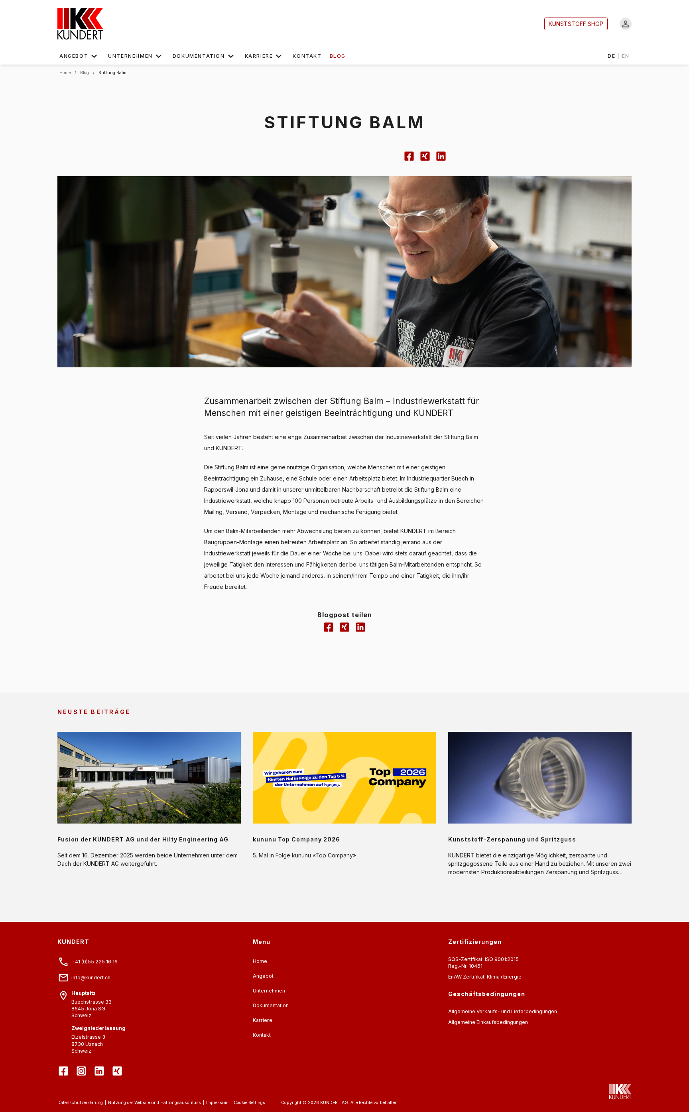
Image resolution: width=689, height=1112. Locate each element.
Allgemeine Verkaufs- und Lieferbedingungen (502, 1011)
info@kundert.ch (90, 978)
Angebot (73, 56)
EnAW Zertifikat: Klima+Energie (485, 977)
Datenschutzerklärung (80, 1102)
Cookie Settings (249, 1102)
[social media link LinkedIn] (441, 160)
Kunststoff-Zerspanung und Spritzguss (512, 839)
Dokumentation (199, 56)
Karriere (259, 56)
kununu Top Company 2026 (296, 839)
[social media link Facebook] (409, 160)
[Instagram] (82, 1065)
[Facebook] (64, 1065)
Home (260, 961)
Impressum (217, 1102)
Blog (338, 56)
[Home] (80, 24)
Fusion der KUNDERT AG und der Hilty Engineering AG (142, 839)
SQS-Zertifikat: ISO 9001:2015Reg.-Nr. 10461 (483, 962)
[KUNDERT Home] (616, 1092)
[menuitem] (79, 56)
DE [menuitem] (619, 56)
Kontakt (307, 56)
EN (626, 56)
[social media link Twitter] (425, 160)
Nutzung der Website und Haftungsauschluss (154, 1102)
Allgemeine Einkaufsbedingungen (488, 1022)
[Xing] (118, 1065)
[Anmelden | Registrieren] (626, 24)
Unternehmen (130, 56)
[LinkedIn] (100, 1065)
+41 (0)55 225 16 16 (94, 962)
